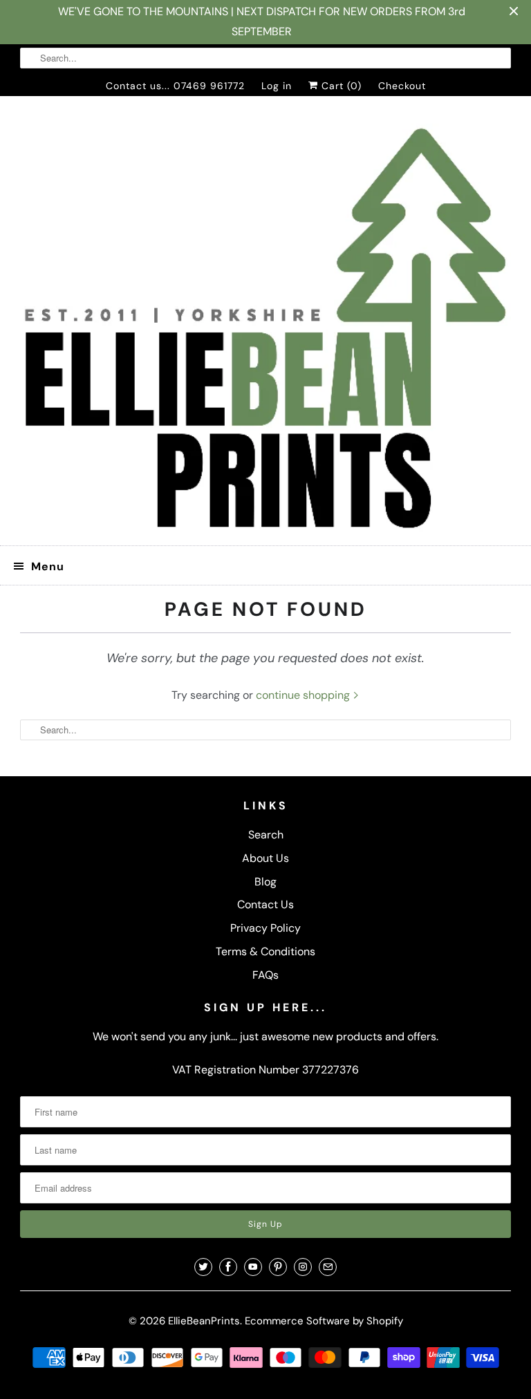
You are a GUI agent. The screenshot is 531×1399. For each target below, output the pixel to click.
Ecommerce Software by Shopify (324, 1321)
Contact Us (265, 904)
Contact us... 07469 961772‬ (175, 85)
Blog (265, 881)
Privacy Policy (265, 928)
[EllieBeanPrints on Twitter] (203, 1267)
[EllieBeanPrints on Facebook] (228, 1267)
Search (265, 834)
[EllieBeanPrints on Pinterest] (278, 1267)
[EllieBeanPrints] (265, 326)
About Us (265, 858)
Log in (276, 85)
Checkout (402, 85)
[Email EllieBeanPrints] (328, 1267)
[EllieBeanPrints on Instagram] (303, 1267)
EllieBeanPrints (204, 1321)
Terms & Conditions (265, 951)
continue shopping (304, 695)
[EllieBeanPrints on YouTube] (253, 1267)
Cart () (340, 85)
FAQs (265, 975)
